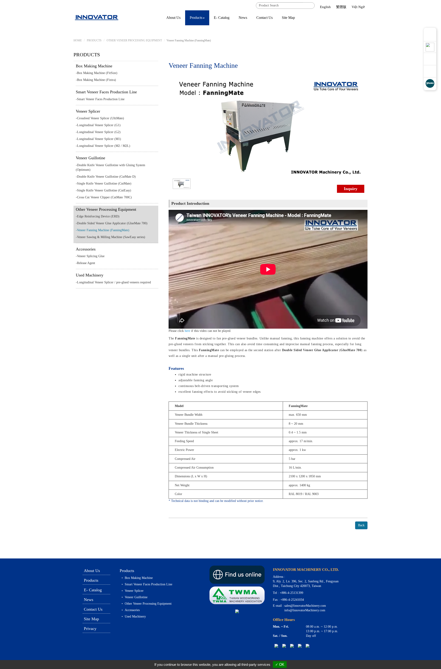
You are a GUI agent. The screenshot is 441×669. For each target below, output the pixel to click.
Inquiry (350, 188)
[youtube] (299, 645)
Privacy (90, 628)
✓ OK (279, 664)
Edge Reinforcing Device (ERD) (98, 216)
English (325, 7)
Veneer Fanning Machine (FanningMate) (103, 230)
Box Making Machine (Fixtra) (96, 80)
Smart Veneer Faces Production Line (106, 92)
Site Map (288, 18)
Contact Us (264, 18)
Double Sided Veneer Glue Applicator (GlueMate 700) (112, 223)
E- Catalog (221, 18)
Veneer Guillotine (90, 158)
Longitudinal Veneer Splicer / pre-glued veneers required (114, 282)
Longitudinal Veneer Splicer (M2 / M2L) (103, 146)
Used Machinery (89, 275)
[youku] (307, 645)
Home (78, 40)
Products (94, 40)
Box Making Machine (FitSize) (97, 73)
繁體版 (341, 7)
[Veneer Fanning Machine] (268, 126)
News (243, 18)
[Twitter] (284, 645)
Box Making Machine (94, 66)
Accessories (86, 249)
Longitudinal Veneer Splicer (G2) (99, 132)
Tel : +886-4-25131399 (288, 593)
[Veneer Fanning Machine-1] (181, 183)
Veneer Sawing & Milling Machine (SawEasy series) (111, 237)
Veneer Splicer (88, 111)
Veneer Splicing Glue (91, 256)
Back (361, 525)
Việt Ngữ (358, 7)
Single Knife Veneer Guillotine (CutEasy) (104, 190)
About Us (173, 18)
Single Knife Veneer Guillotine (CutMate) (104, 183)
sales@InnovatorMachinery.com (305, 605)
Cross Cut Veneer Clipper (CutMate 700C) (104, 197)
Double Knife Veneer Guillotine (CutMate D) (106, 176)
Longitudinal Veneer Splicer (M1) (99, 139)
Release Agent (86, 263)
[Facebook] (291, 645)
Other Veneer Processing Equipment (106, 209)
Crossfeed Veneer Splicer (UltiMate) (100, 118)
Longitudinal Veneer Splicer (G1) (99, 125)
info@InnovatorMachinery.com (304, 610)
